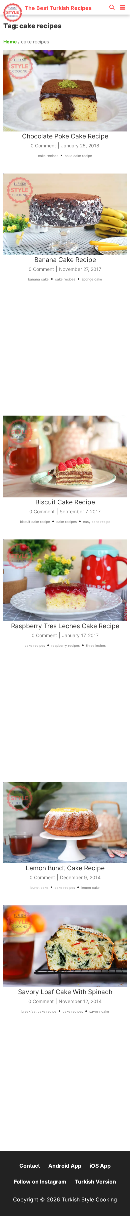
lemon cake (90, 887)
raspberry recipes (65, 645)
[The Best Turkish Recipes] (47, 20)
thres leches (96, 645)
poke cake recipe (78, 156)
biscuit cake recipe (35, 522)
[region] (65, 353)
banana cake (38, 279)
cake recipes (48, 156)
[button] (122, 6)
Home (10, 41)
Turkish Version (95, 1181)
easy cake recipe (96, 522)
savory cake (99, 1011)
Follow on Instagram (40, 1181)
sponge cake (92, 279)
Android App (64, 1165)
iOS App (100, 1165)
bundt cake (39, 887)
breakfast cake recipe (38, 1011)
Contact (29, 1165)
